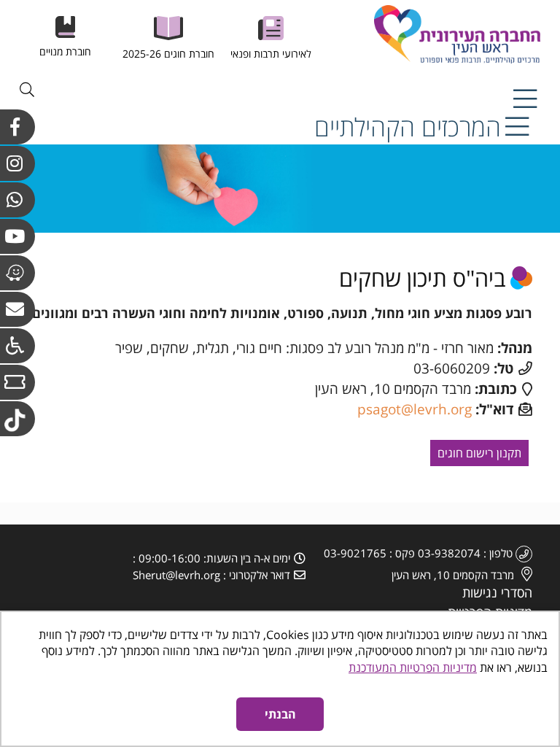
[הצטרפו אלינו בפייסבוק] (17, 126)
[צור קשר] (17, 309)
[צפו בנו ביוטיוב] (17, 236)
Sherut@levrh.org (176, 575)
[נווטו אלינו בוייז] (17, 272)
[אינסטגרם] (17, 163)
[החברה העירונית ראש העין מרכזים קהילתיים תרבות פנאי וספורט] (429, 34)
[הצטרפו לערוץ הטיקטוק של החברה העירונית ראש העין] (17, 418)
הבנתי (280, 714)
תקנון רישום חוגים (479, 453)
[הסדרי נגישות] (17, 345)
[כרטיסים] (17, 382)
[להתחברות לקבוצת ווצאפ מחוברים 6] (17, 199)
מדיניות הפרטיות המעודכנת (413, 667)
